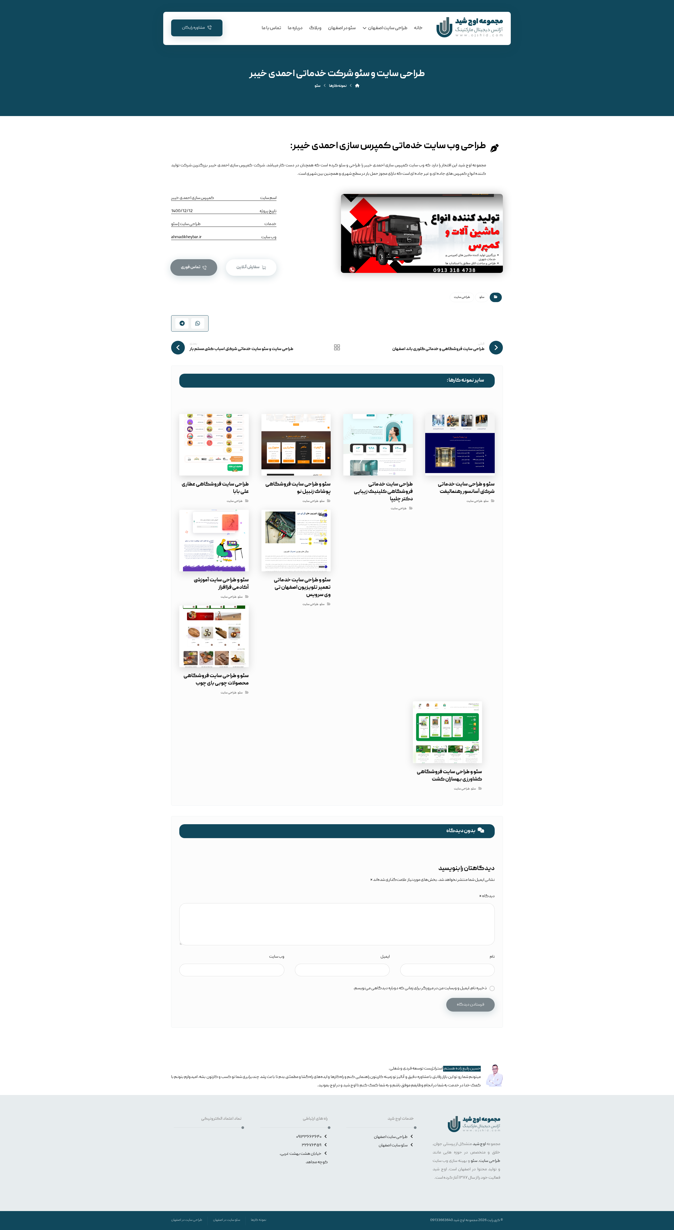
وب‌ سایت (276, 957)
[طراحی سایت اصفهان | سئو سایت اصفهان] (470, 27)
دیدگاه (487, 896)
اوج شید (479, 1144)
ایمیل (384, 957)
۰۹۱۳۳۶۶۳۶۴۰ (308, 1137)
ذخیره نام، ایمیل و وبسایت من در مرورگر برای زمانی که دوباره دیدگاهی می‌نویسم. (420, 988)
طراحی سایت (462, 297)
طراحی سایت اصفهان (391, 1137)
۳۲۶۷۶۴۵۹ (311, 1145)
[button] (251, 267)
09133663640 (441, 1220)
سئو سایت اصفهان (393, 1145)
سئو (481, 297)
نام (492, 957)
